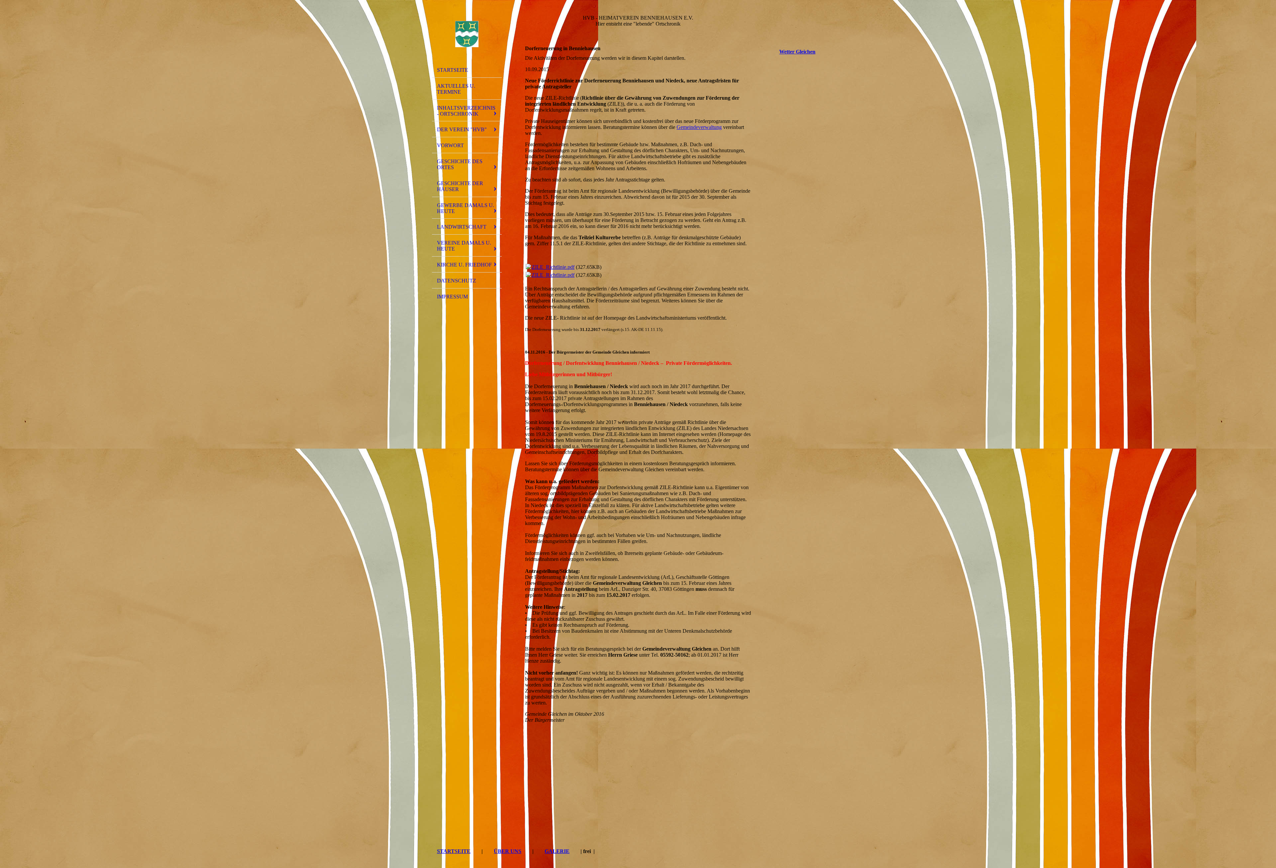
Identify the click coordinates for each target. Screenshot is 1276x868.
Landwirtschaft (461, 227)
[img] (467, 34)
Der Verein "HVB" (462, 129)
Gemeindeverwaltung (699, 127)
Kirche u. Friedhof (464, 265)
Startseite (452, 70)
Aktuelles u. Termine (456, 89)
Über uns (507, 851)
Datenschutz (456, 280)
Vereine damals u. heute (464, 246)
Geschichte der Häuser (460, 186)
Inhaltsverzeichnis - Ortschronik (466, 111)
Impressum (452, 296)
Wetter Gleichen (797, 51)
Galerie (557, 851)
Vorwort (450, 145)
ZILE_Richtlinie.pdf (553, 267)
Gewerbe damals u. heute (465, 208)
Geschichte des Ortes (459, 164)
